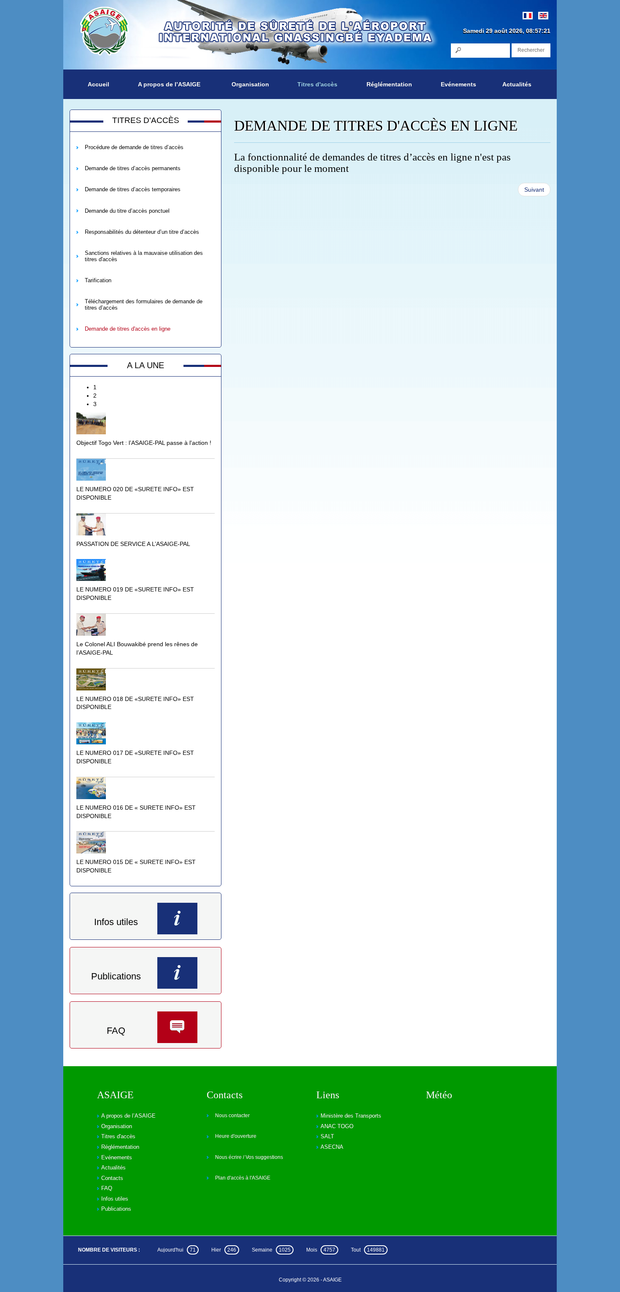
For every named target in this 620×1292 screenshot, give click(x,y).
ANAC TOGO (337, 1126)
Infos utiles (116, 922)
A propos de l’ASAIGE (169, 84)
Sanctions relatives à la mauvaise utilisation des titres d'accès (144, 256)
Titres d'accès (317, 84)
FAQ (116, 1030)
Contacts (112, 1178)
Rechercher (531, 50)
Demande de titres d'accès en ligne (127, 329)
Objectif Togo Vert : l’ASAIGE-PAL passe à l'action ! (143, 442)
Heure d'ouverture (235, 1136)
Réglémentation (389, 84)
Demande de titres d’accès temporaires (133, 189)
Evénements (458, 84)
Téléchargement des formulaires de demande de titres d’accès (143, 304)
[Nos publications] (177, 973)
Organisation (250, 84)
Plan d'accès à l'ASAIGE (242, 1178)
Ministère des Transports (351, 1116)
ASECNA (332, 1147)
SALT (327, 1136)
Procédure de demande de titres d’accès (134, 147)
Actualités (516, 84)
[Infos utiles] (177, 918)
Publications (116, 976)
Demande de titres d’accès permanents (133, 168)
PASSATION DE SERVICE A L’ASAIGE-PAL (133, 543)
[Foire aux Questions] (177, 1027)
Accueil (98, 84)
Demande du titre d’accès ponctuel (127, 211)
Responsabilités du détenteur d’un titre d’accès (142, 232)
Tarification (98, 280)
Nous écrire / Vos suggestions (249, 1157)
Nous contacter (232, 1115)
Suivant (534, 189)
